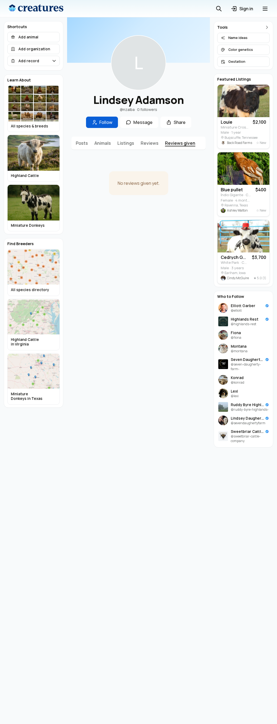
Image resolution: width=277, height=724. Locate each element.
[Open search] (218, 8)
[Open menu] (265, 8)
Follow (105, 122)
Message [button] (143, 122)
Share (180, 122)
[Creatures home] (36, 8)
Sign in (246, 9)
